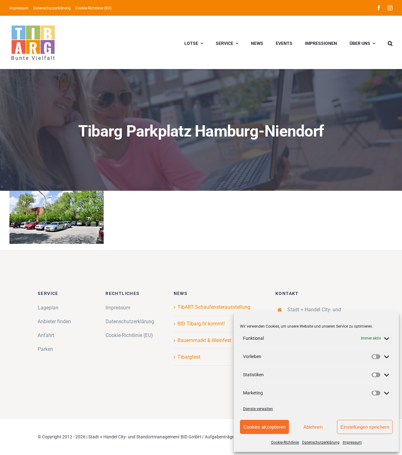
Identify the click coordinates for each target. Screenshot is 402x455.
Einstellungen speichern (364, 427)
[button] (390, 42)
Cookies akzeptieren (264, 427)
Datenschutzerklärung (321, 442)
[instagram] (390, 7)
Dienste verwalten (258, 409)
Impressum (352, 442)
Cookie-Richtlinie (285, 442)
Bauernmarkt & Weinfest (204, 340)
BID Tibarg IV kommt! (201, 324)
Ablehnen (313, 427)
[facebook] (378, 7)
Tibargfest (188, 357)
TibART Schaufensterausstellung (213, 307)
